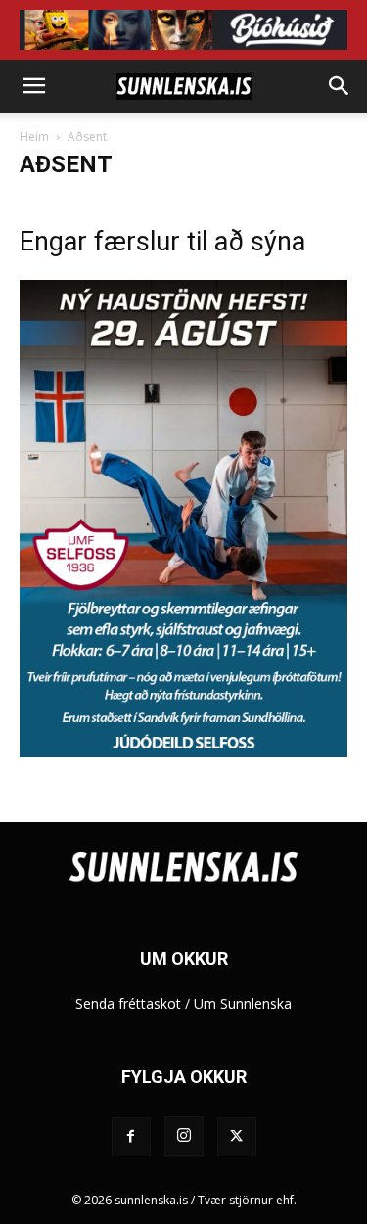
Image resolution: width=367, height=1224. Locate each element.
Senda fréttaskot (128, 1003)
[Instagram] (184, 1136)
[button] (33, 86)
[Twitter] (236, 1136)
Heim (34, 136)
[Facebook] (131, 1136)
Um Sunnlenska (243, 1003)
